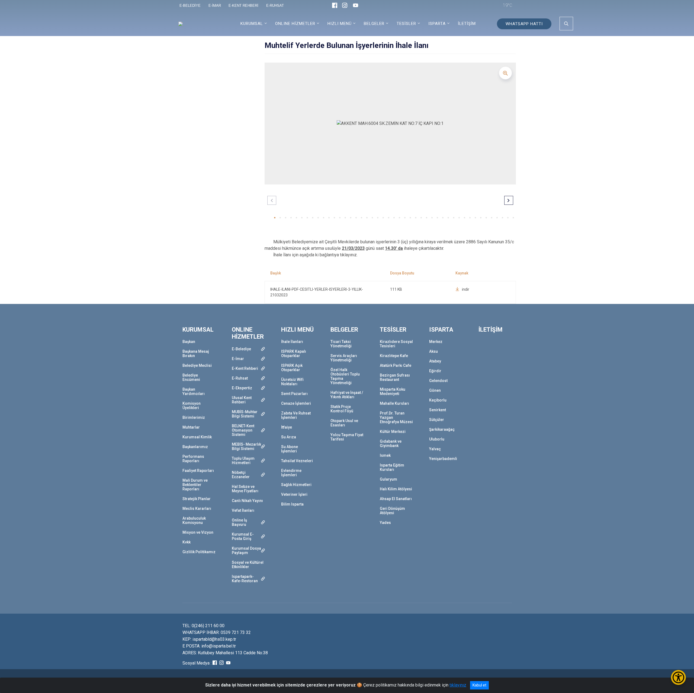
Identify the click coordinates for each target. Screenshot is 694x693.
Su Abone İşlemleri (289, 449)
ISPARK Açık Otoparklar (292, 367)
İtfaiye (286, 427)
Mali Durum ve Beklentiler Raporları (195, 484)
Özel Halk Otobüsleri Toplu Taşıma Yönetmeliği (345, 376)
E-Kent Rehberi (245, 368)
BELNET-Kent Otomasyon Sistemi (243, 430)
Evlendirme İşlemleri (291, 472)
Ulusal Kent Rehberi (242, 400)
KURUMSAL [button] (251, 23)
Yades (385, 522)
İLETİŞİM (467, 23)
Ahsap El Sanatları (396, 499)
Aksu (433, 351)
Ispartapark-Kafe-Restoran (245, 578)
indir (465, 289)
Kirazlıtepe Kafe (394, 356)
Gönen (435, 390)
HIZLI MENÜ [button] (339, 23)
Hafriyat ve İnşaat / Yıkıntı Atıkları (346, 394)
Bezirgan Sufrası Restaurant (395, 377)
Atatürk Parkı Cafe (395, 365)
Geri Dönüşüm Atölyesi (392, 510)
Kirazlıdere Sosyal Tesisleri (396, 343)
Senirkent (437, 410)
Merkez (435, 341)
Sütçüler (436, 419)
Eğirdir (435, 371)
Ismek (385, 455)
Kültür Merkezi (393, 431)
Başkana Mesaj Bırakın (195, 353)
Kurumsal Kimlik (197, 437)
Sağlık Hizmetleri (296, 484)
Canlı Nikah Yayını (247, 500)
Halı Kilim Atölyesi (396, 489)
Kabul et (479, 685)
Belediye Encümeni (191, 377)
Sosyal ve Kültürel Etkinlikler (248, 564)
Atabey (435, 361)
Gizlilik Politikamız (199, 552)
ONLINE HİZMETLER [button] (295, 23)
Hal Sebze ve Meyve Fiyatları (245, 488)
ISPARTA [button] (437, 23)
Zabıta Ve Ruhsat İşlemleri (296, 415)
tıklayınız (457, 685)
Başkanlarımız (195, 447)
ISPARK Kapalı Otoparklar (293, 353)
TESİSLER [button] (406, 23)
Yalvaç (435, 449)
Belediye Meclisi (197, 365)
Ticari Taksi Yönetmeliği (341, 343)
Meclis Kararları (196, 508)
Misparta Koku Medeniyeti (392, 391)
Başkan (188, 341)
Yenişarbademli (443, 458)
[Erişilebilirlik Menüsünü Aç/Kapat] (678, 677)
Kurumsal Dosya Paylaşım (246, 550)
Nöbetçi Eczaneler (241, 474)
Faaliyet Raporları (198, 470)
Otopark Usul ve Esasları (344, 423)
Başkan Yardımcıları (193, 391)
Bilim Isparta (292, 504)
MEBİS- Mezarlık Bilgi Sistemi (246, 446)
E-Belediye (241, 349)
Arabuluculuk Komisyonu (194, 520)
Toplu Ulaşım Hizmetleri (243, 460)
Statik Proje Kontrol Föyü (341, 408)
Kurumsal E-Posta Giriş (243, 536)
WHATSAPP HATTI (524, 23)
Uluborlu (436, 439)
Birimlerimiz (193, 417)
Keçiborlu (437, 400)
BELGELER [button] (374, 23)
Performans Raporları (193, 458)
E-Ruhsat (240, 378)
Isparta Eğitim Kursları (392, 467)
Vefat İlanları (243, 510)
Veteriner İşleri (294, 494)
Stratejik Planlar (196, 499)
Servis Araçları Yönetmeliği (343, 358)
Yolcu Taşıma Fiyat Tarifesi (346, 437)
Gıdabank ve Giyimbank (390, 443)
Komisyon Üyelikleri (191, 405)
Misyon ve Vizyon (197, 532)
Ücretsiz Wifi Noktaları (292, 381)
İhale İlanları (292, 341)
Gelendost (438, 380)
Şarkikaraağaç (442, 429)
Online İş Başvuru (239, 522)
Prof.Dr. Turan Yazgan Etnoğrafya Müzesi (396, 417)
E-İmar (238, 359)
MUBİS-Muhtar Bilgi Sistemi (245, 414)
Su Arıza (288, 437)
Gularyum (388, 479)
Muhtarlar (191, 427)
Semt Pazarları (294, 393)
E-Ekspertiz (242, 388)
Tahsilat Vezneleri (297, 461)
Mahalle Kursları (394, 403)
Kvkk (186, 542)
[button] (274, 217)
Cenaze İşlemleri (296, 403)
